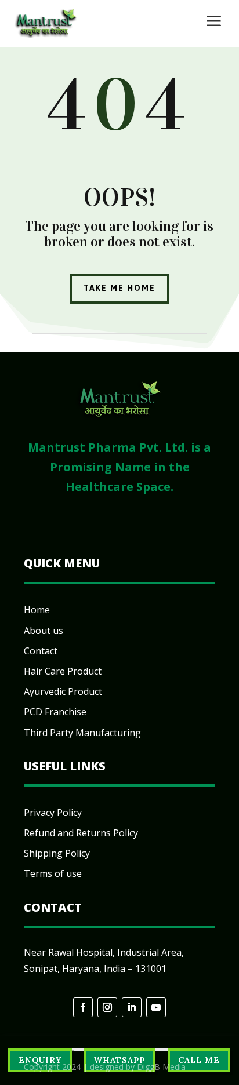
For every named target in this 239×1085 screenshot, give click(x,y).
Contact (40, 651)
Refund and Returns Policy (81, 833)
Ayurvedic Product (63, 691)
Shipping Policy (57, 853)
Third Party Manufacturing (82, 732)
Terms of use (53, 873)
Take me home (119, 288)
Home (37, 609)
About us (43, 630)
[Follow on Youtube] (156, 1007)
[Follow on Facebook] (83, 1007)
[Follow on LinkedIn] (132, 1007)
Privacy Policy (53, 812)
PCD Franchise (55, 711)
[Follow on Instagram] (107, 1007)
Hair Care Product (63, 671)
